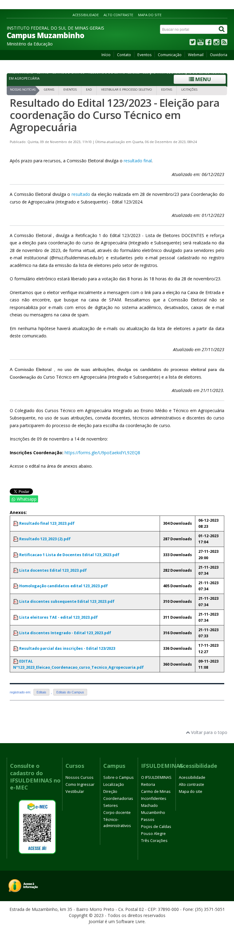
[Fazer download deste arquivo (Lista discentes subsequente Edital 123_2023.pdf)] (16, 601)
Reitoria (148, 784)
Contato (124, 54)
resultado (81, 194)
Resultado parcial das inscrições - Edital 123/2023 (67, 648)
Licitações (189, 90)
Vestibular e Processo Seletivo (126, 90)
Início (106, 54)
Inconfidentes (153, 798)
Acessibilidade (86, 15)
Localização (113, 784)
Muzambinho (153, 812)
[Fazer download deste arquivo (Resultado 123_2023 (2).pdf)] (16, 538)
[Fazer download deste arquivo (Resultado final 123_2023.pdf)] (16, 523)
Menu (202, 79)
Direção (110, 791)
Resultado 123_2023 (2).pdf (45, 538)
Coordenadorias (118, 798)
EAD (89, 90)
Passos (147, 819)
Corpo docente (117, 812)
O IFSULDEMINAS (156, 777)
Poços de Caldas (156, 826)
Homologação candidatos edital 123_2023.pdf (63, 585)
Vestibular (75, 791)
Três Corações (154, 840)
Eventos (144, 54)
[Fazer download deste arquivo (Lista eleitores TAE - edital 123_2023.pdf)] (16, 617)
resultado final (138, 161)
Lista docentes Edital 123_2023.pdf (53, 570)
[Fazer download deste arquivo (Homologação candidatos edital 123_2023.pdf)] (16, 585)
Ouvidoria (218, 54)
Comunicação (170, 54)
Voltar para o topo (208, 732)
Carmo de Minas (156, 791)
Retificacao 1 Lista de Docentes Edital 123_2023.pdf (69, 554)
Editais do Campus (68, 72)
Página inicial (21, 72)
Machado (149, 805)
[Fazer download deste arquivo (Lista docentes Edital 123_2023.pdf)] (16, 570)
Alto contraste (118, 15)
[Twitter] (193, 43)
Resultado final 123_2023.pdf (47, 523)
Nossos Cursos (80, 777)
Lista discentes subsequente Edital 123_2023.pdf (67, 601)
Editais (42, 72)
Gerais (49, 90)
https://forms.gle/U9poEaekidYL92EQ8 (102, 452)
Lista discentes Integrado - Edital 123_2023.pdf (65, 632)
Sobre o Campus (118, 777)
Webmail (196, 54)
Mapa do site (149, 15)
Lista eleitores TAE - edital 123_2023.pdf (58, 617)
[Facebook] (208, 43)
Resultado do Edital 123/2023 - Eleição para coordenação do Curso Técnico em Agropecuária (114, 114)
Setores (110, 805)
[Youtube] (200, 43)
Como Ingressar (80, 784)
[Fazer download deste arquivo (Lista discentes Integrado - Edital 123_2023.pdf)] (16, 632)
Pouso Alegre (153, 833)
